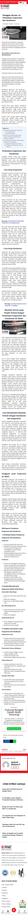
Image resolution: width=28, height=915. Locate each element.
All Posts (15, 767)
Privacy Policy (6, 906)
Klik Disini (15, 2)
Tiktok (4, 895)
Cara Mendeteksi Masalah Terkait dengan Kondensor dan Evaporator (14, 141)
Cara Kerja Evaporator (10, 132)
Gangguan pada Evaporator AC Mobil (14, 143)
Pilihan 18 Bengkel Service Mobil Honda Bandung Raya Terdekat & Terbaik (12, 835)
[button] (4, 741)
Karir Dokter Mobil (7, 884)
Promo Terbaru (6, 904)
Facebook (5, 893)
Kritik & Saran (6, 901)
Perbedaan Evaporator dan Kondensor (13, 130)
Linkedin (4, 887)
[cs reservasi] (22, 904)
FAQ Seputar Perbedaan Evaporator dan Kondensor (14, 146)
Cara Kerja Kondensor (10, 133)
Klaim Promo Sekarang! (14, 728)
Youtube (4, 890)
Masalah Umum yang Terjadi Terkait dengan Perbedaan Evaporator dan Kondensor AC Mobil (12, 137)
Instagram (5, 898)
